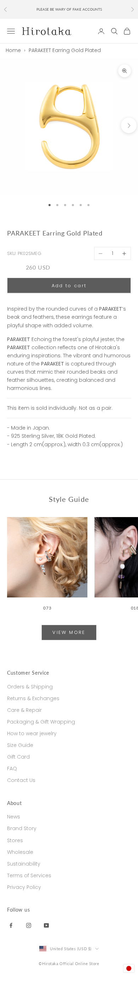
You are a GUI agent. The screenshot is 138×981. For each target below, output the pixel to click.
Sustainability (23, 863)
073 (47, 608)
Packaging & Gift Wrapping (41, 721)
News (13, 816)
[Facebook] (10, 925)
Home (13, 50)
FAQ (12, 768)
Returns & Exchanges (33, 698)
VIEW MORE (68, 632)
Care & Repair (24, 710)
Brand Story (21, 828)
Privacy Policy (24, 887)
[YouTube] (46, 925)
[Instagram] (28, 925)
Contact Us (21, 780)
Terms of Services (29, 875)
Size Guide (20, 745)
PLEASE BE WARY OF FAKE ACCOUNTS (69, 9)
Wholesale (20, 852)
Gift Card (18, 756)
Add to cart (69, 285)
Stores (15, 840)
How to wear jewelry (32, 733)
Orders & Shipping (30, 686)
